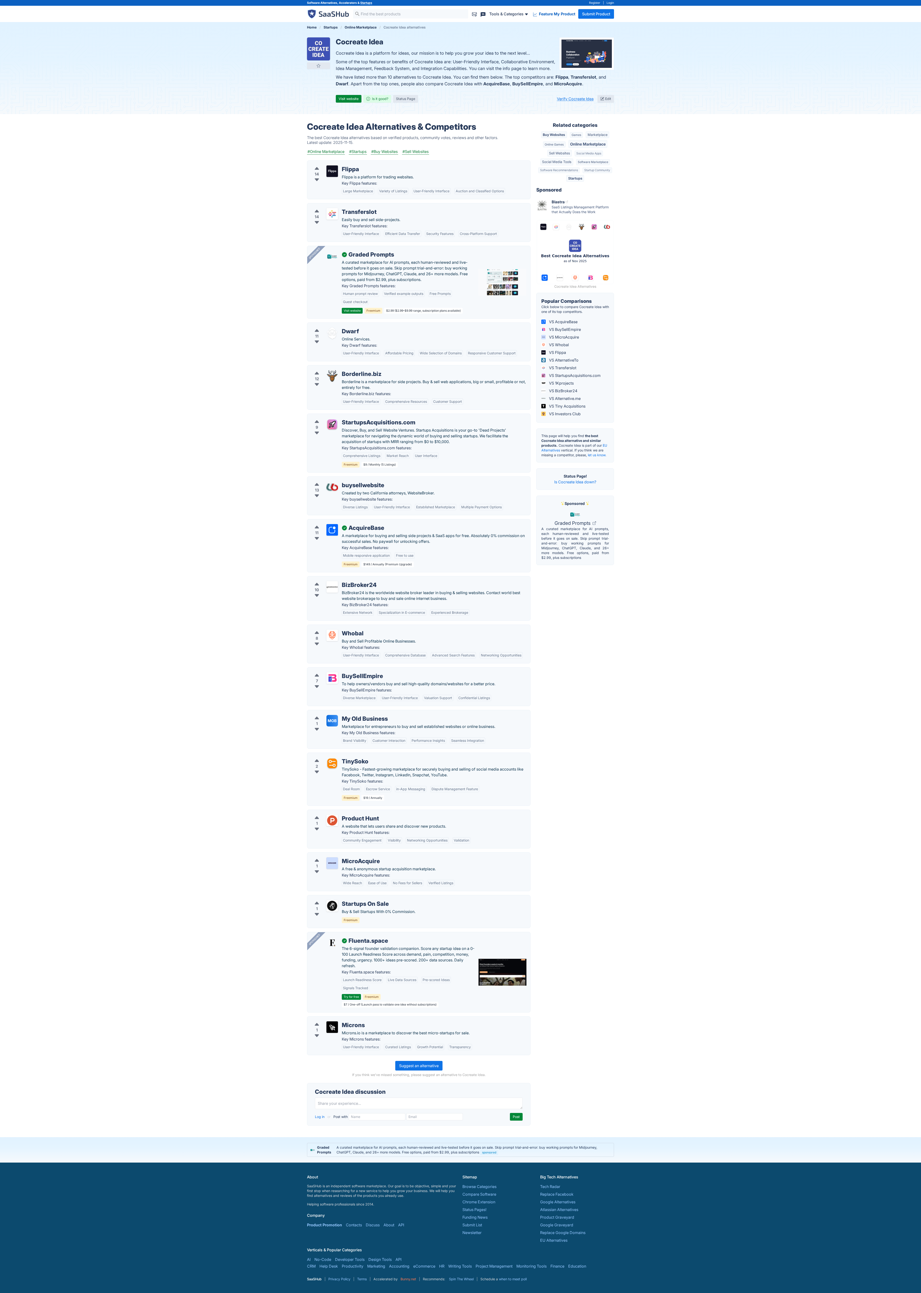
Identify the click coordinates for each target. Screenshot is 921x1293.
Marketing (376, 1266)
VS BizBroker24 (562, 390)
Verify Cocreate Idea (575, 98)
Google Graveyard (556, 1225)
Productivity (352, 1266)
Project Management (494, 1266)
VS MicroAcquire (563, 337)
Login (610, 3)
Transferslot (583, 77)
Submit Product (596, 14)
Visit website (349, 99)
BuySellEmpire (527, 83)
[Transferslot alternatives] (332, 214)
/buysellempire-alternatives (335, 670)
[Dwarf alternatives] (332, 333)
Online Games (554, 144)
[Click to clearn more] (460, 1150)
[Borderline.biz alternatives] (332, 376)
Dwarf (342, 83)
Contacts (354, 1225)
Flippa (561, 77)
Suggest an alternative (419, 1065)
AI (309, 1259)
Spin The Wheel (461, 1279)
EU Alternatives (553, 1240)
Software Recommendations (559, 170)
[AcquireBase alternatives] (332, 530)
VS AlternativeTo (563, 360)
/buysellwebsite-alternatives (336, 479)
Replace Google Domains (562, 1232)
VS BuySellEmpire (564, 329)
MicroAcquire (568, 83)
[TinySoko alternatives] (332, 763)
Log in (320, 1117)
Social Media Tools (556, 162)
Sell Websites (559, 153)
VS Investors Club (564, 413)
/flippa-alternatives (328, 163)
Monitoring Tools (531, 1266)
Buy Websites (554, 135)
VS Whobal (558, 344)
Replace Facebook (556, 1194)
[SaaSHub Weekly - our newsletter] (474, 14)
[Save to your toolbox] (318, 65)
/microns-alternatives (330, 1019)
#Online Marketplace (325, 151)
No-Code (322, 1259)
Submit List (472, 1225)
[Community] (483, 14)
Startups (366, 3)
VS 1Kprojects (561, 383)
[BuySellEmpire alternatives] (332, 678)
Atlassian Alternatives (559, 1209)
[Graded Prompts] (332, 256)
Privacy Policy (339, 1279)
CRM (311, 1266)
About (389, 1225)
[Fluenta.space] (332, 942)
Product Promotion (324, 1225)
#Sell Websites (415, 151)
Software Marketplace (593, 162)
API (401, 1225)
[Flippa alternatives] (332, 171)
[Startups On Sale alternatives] (332, 906)
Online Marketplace (588, 144)
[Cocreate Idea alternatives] (318, 48)
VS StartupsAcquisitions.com (574, 375)
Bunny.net (408, 1279)
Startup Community (597, 170)
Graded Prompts (573, 523)
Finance (557, 1266)
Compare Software (479, 1194)
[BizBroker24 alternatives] (332, 587)
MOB (332, 720)
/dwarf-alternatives (328, 325)
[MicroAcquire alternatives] (332, 863)
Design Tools (380, 1259)
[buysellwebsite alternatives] (332, 487)
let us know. (597, 455)
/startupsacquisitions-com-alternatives (345, 416)
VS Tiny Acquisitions (566, 406)
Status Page (405, 99)
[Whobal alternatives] (332, 635)
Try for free (351, 997)
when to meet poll (513, 1279)
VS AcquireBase (563, 321)
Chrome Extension (478, 1201)
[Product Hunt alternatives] (332, 820)
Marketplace (598, 135)
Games (576, 135)
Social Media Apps (588, 153)
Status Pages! (474, 1209)
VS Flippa (557, 352)
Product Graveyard (557, 1217)
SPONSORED (314, 253)
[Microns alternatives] (332, 1027)
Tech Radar (550, 1186)
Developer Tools (350, 1259)
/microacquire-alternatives (335, 855)
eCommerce (424, 1266)
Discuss (373, 1225)
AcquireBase (496, 83)
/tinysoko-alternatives (330, 755)
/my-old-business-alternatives (338, 713)
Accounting (399, 1266)
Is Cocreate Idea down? (575, 482)
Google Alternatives (557, 1201)
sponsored (489, 1152)
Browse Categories (479, 1186)
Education (577, 1266)
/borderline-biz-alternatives (335, 368)
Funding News (475, 1217)
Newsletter (472, 1232)
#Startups (357, 151)
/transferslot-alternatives (333, 206)
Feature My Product (556, 14)
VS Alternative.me (564, 398)
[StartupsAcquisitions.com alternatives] (332, 424)
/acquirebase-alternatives (334, 522)
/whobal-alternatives (329, 627)
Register (594, 3)
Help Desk (328, 1266)
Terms (362, 1279)
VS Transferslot (562, 367)
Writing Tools (460, 1266)
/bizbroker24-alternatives (334, 579)
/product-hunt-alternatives (334, 812)
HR (441, 1266)
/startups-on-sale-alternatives (337, 898)
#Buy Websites (384, 151)
